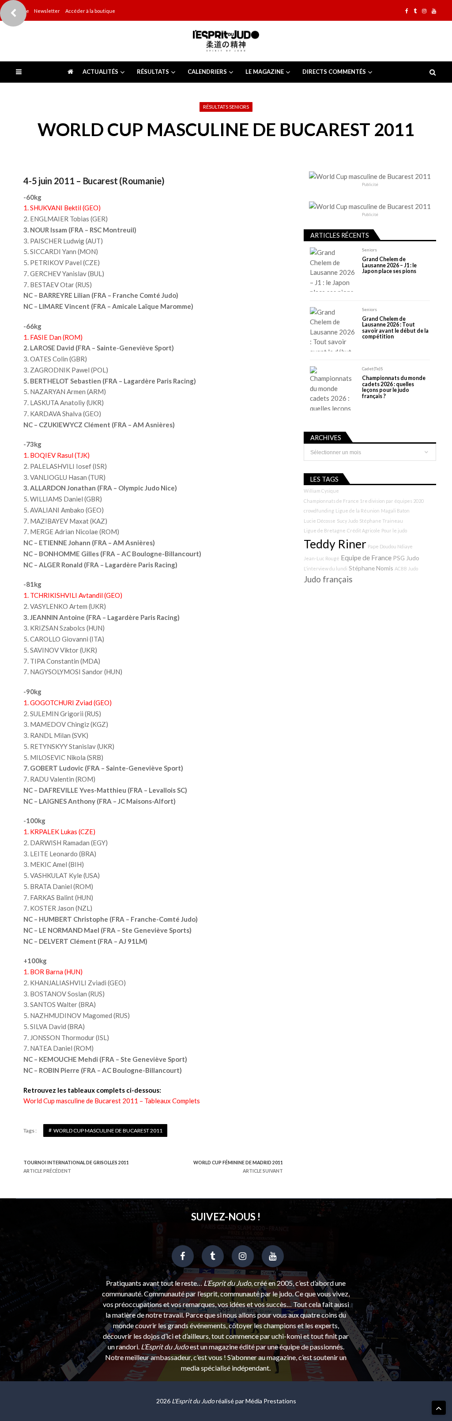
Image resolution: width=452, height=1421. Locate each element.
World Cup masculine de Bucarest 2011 (107, 1130)
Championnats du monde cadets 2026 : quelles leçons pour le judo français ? (394, 387)
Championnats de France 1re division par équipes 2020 (364, 501)
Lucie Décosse (319, 521)
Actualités (100, 71)
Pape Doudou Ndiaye (390, 546)
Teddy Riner (335, 544)
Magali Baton (395, 510)
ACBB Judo (406, 568)
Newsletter (47, 11)
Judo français (328, 579)
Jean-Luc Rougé (321, 558)
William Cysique (321, 491)
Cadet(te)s (372, 368)
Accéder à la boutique (90, 11)
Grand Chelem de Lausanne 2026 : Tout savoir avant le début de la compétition (395, 328)
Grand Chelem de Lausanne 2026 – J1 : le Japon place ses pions (389, 265)
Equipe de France (366, 558)
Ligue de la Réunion (357, 510)
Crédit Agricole (363, 530)
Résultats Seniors (226, 107)
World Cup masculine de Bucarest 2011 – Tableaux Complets (111, 1101)
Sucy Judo (347, 521)
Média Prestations (270, 1401)
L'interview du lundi (325, 568)
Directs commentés (334, 71)
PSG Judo (406, 558)
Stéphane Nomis (371, 568)
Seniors (369, 249)
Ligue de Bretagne (325, 530)
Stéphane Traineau (381, 521)
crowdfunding (319, 510)
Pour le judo (394, 530)
